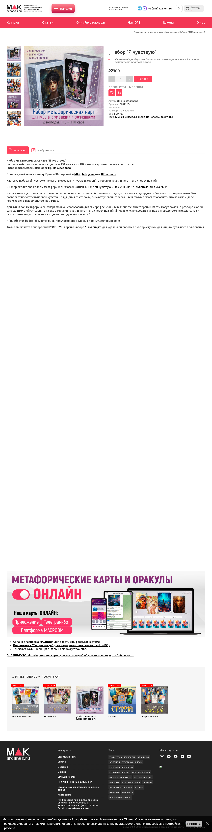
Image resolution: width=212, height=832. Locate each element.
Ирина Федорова (59, 167)
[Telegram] (140, 8)
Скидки (62, 771)
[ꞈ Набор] (14, 85)
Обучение (114, 792)
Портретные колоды (120, 797)
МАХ (77, 174)
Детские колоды (143, 777)
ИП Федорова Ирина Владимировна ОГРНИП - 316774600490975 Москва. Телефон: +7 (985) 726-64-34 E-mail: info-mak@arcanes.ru (78, 804)
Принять (194, 823)
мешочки (114, 782)
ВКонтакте (108, 174)
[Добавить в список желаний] (111, 92)
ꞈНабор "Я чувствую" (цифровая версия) (86, 717)
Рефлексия (50, 716)
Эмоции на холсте (21, 716)
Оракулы (147, 782)
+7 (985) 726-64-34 (160, 8)
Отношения (143, 757)
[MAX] (145, 8)
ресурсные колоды (119, 772)
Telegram (88, 174)
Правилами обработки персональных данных (77, 823)
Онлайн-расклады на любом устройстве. (50, 648)
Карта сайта (64, 794)
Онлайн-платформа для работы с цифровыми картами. (56, 641)
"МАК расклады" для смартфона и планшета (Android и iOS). (61, 645)
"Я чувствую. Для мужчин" (150, 186)
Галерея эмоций (149, 716)
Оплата (62, 761)
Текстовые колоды (132, 762)
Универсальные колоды (122, 757)
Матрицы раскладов (120, 777)
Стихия (112, 716)
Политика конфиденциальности (75, 781)
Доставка (63, 766)
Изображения (45, 150)
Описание (20, 150)
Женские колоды (148, 116)
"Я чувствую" (93, 227)
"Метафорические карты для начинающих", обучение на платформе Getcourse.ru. (70, 655)
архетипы (167, 116)
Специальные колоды (121, 767)
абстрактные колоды (120, 787)
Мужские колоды (126, 116)
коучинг (139, 787)
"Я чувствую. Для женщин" (112, 186)
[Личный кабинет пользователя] (179, 8)
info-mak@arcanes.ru (118, 7)
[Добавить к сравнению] (119, 92)
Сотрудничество (67, 776)
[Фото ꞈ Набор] (14, 53)
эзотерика (127, 792)
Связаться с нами (67, 756)
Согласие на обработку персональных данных (78, 788)
